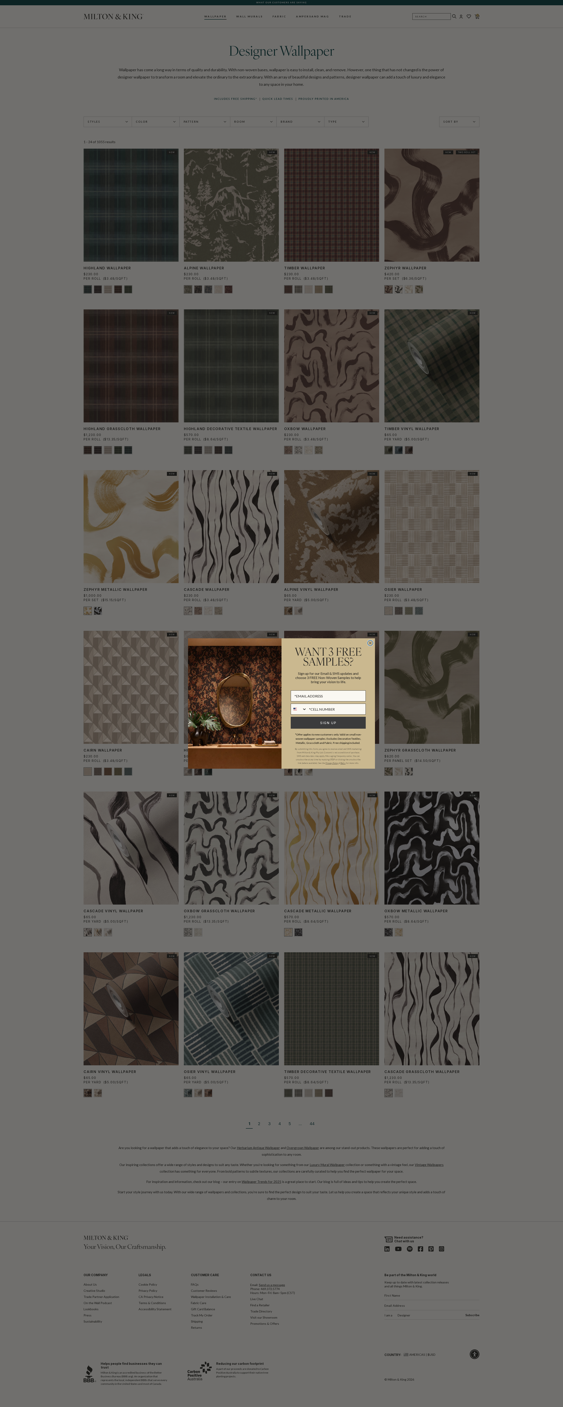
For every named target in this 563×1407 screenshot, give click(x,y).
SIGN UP (328, 723)
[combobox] (299, 709)
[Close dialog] (370, 643)
